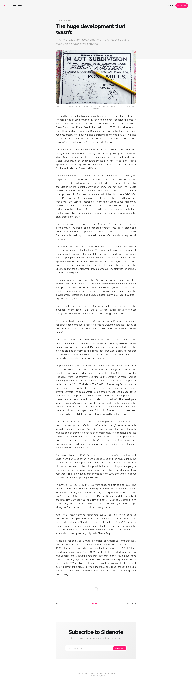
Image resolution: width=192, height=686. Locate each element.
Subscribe (181, 5)
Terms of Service (96, 673)
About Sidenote (82, 673)
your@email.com (95, 648)
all (96, 603)
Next (59, 603)
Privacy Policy (110, 673)
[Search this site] (163, 5)
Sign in (170, 5)
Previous (130, 603)
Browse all (18, 5)
